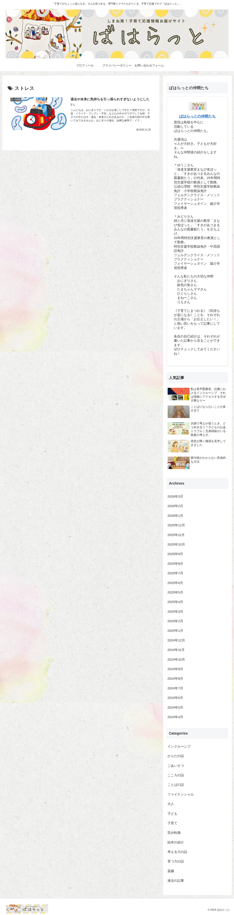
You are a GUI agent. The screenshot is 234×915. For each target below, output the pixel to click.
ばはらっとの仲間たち (197, 116)
